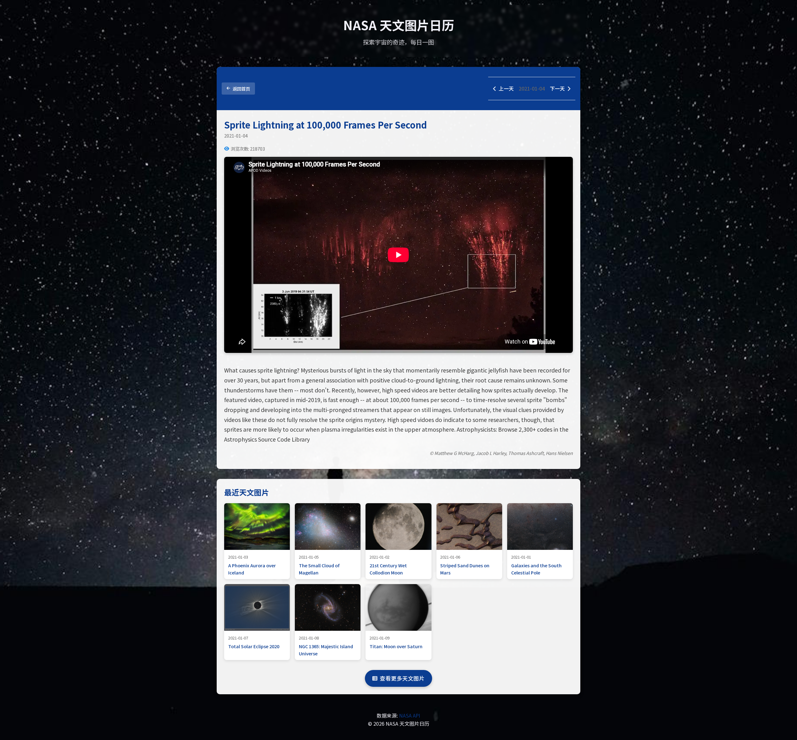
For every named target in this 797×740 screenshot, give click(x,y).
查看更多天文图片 (402, 678)
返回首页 (241, 88)
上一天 (506, 88)
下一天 (557, 88)
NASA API (409, 715)
